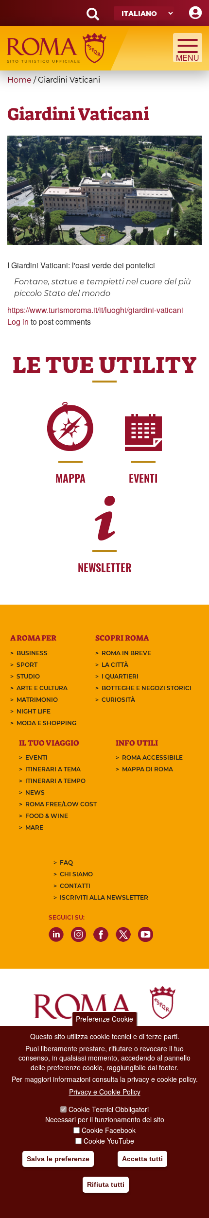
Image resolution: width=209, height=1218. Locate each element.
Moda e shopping (46, 723)
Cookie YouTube (109, 1141)
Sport (27, 664)
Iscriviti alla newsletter (104, 897)
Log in (18, 321)
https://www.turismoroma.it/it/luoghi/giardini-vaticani (95, 309)
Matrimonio (37, 699)
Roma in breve (126, 653)
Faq (66, 862)
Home (19, 80)
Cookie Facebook (109, 1130)
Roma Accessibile (152, 757)
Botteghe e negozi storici (147, 688)
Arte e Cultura (42, 688)
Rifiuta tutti (105, 1184)
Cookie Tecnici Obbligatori (109, 1109)
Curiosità (118, 699)
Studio (28, 676)
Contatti (75, 885)
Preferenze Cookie (104, 1019)
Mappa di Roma (147, 769)
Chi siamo (76, 874)
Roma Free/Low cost (61, 804)
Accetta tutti (142, 1159)
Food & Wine (46, 815)
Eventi (36, 757)
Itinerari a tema (53, 769)
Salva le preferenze (58, 1159)
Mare (34, 827)
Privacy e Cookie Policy (104, 1091)
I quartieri (120, 676)
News (35, 792)
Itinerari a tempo (55, 780)
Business (32, 653)
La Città (115, 664)
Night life (34, 711)
